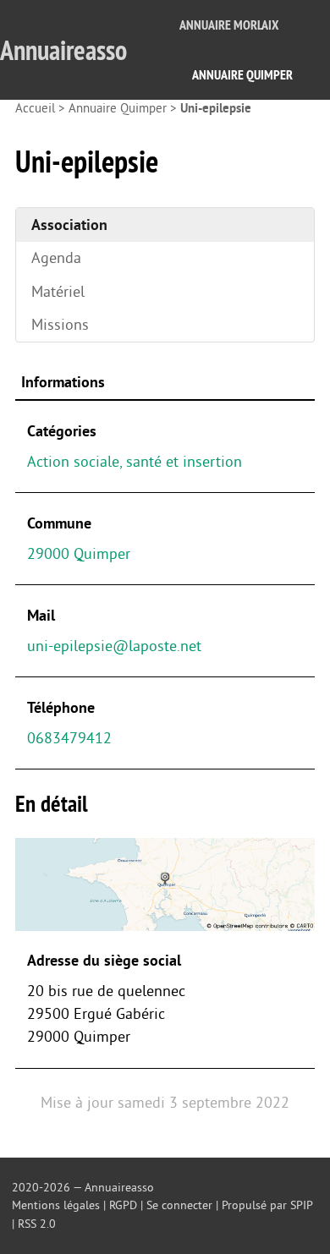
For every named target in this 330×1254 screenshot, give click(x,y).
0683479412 (69, 738)
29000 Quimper (78, 553)
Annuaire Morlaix (228, 25)
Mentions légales (56, 1205)
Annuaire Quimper (242, 75)
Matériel (58, 291)
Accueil (35, 108)
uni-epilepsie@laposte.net (114, 646)
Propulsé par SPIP (267, 1205)
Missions (60, 324)
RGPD (123, 1205)
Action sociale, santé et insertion (134, 461)
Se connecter (179, 1205)
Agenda (56, 257)
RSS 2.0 (37, 1224)
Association (69, 224)
